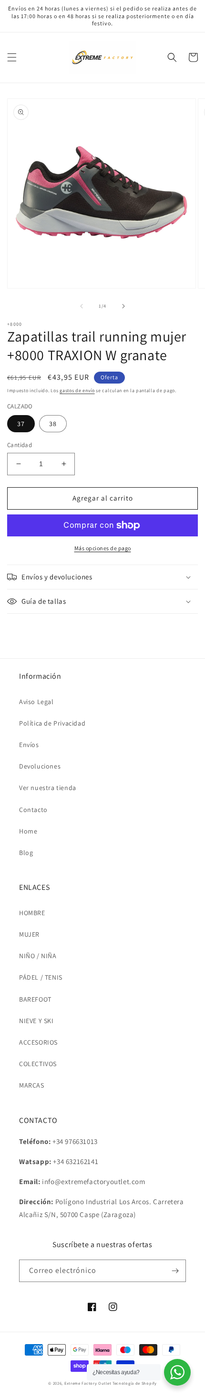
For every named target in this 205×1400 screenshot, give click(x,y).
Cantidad (19, 445)
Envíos (29, 744)
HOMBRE (32, 912)
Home (28, 831)
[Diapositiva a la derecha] (123, 306)
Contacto (33, 809)
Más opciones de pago (102, 548)
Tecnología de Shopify (135, 1383)
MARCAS (31, 1085)
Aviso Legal (36, 701)
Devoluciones (40, 766)
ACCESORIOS (38, 1042)
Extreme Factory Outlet (87, 1383)
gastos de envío (77, 390)
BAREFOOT (35, 999)
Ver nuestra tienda (47, 787)
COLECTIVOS (38, 1063)
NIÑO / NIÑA (38, 955)
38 (53, 423)
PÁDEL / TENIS (40, 977)
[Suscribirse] (174, 1271)
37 (21, 423)
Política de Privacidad (52, 723)
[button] (11, 57)
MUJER (29, 934)
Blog (26, 852)
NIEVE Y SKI (36, 1020)
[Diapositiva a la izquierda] (81, 306)
